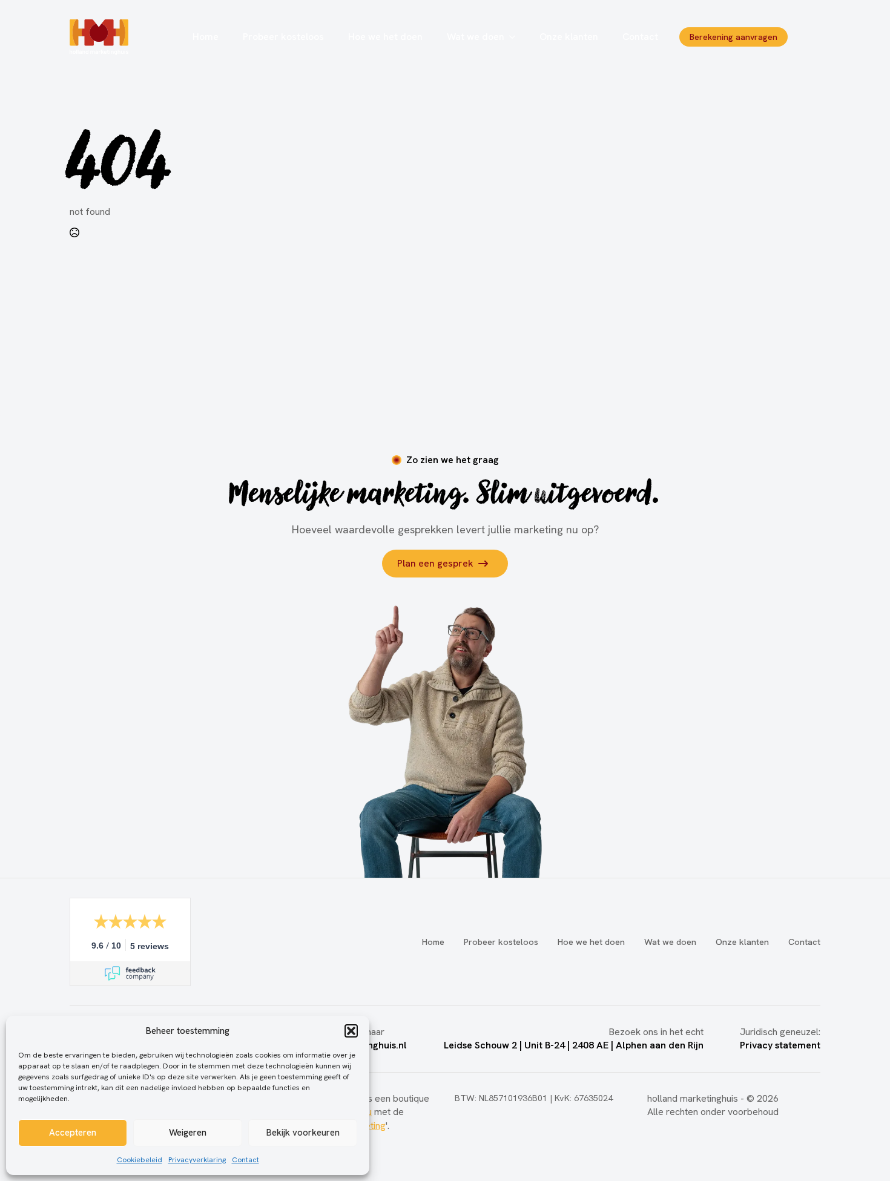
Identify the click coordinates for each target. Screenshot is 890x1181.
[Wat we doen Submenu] (515, 37)
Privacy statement (780, 1045)
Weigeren (187, 1133)
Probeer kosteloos (283, 36)
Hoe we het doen (385, 36)
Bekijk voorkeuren (303, 1133)
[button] (351, 1031)
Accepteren (72, 1133)
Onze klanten (568, 36)
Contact (245, 1160)
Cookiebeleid (139, 1160)
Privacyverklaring (197, 1160)
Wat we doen (475, 36)
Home (206, 36)
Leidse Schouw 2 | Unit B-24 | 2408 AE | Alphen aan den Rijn (574, 1045)
